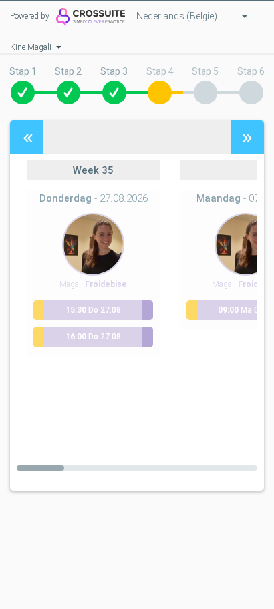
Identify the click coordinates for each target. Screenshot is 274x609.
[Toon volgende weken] (247, 137)
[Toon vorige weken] (26, 137)
